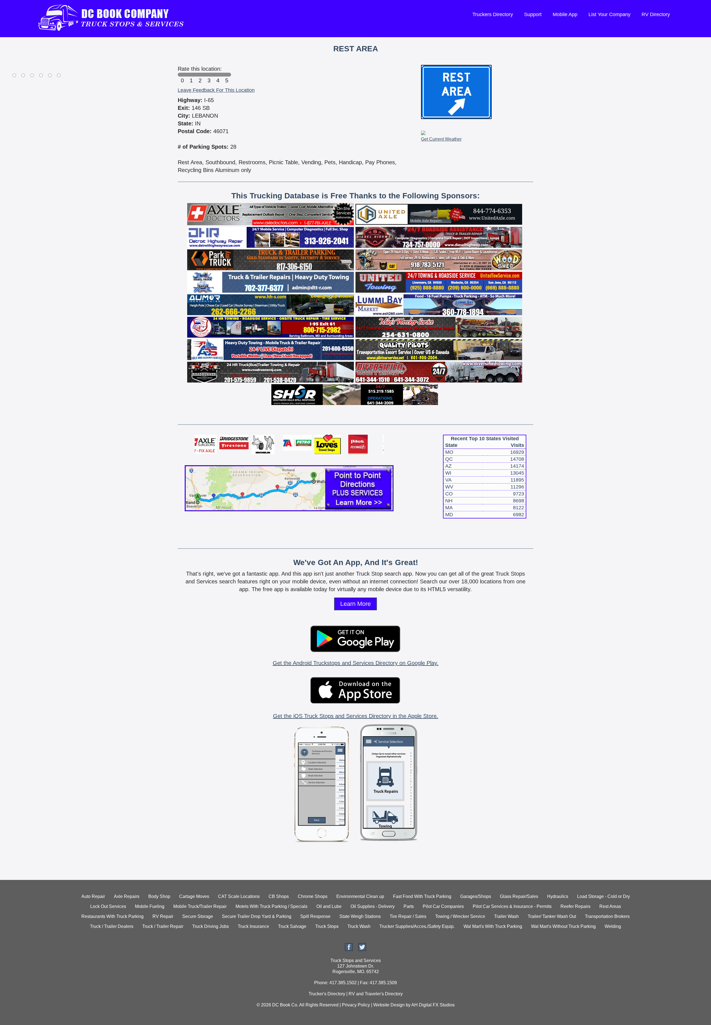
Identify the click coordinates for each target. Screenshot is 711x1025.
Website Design (389, 1005)
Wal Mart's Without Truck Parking (563, 926)
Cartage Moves (194, 896)
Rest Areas (610, 906)
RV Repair (162, 916)
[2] (200, 75)
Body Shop (159, 896)
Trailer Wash (506, 916)
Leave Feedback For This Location (216, 90)
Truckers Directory (492, 14)
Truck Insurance (253, 926)
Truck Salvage (292, 926)
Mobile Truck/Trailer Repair (200, 906)
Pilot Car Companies (443, 906)
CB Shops (279, 896)
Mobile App (565, 14)
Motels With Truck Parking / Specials (271, 906)
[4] (217, 75)
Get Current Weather (441, 139)
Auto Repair (93, 896)
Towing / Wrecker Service (460, 916)
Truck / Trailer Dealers (111, 926)
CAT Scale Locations (239, 896)
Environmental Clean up (360, 896)
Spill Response (315, 916)
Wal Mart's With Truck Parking (493, 926)
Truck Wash (358, 926)
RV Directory (656, 14)
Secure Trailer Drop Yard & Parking (256, 916)
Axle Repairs (126, 896)
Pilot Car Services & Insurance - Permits (512, 906)
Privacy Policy (356, 1005)
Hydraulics (557, 896)
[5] (226, 75)
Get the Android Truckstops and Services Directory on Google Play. (356, 663)
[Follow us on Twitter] (362, 949)
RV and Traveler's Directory (376, 993)
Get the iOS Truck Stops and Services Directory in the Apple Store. (355, 716)
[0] (182, 75)
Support (533, 14)
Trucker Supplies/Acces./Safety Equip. (417, 926)
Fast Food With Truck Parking (422, 896)
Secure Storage (197, 916)
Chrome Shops (312, 896)
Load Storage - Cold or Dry (603, 896)
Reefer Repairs (575, 906)
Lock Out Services (108, 906)
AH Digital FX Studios (433, 1005)
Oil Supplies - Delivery (373, 906)
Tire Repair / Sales (408, 916)
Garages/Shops (475, 896)
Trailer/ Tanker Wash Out (552, 916)
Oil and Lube (329, 906)
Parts (409, 906)
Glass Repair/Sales (519, 896)
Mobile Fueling (149, 906)
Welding (613, 926)
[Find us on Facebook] (349, 949)
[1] (191, 75)
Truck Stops (327, 926)
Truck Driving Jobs (210, 926)
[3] (208, 75)
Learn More (355, 603)
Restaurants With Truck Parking (112, 916)
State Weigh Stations (360, 916)
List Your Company (609, 14)
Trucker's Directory (327, 993)
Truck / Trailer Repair (162, 926)
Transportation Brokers (607, 916)
